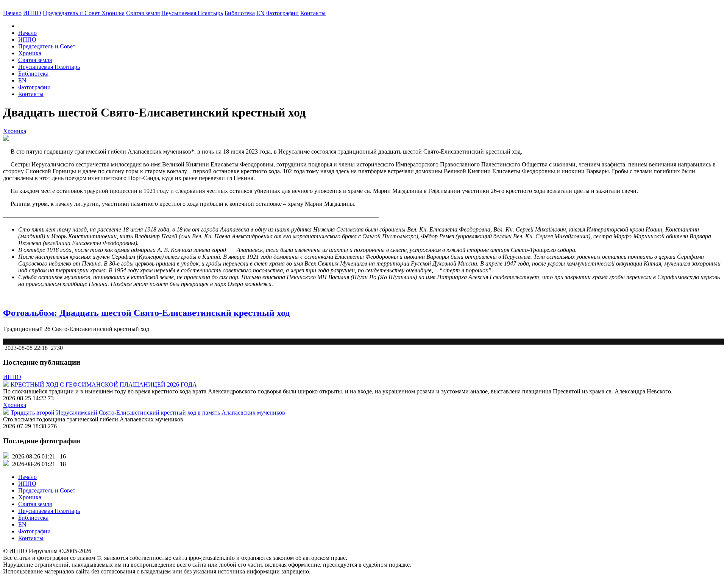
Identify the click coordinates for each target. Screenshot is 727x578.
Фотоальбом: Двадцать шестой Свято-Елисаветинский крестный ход (146, 313)
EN (260, 13)
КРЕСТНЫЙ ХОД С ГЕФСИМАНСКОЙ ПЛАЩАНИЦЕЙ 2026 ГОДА (104, 384)
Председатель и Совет (72, 13)
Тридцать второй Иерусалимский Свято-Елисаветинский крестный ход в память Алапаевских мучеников (148, 412)
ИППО (32, 13)
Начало (12, 13)
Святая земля (143, 13)
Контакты (31, 94)
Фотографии (34, 87)
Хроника (113, 13)
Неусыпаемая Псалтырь (192, 13)
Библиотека (240, 13)
